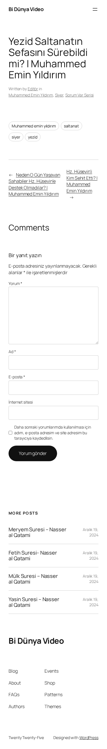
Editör (33, 88)
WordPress (88, 737)
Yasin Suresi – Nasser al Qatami (34, 602)
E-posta (17, 376)
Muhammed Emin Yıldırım (31, 95)
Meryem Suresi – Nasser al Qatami (37, 532)
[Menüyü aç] (95, 9)
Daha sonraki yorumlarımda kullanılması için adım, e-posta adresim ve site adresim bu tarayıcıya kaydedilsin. (52, 432)
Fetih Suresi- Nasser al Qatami (33, 555)
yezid (32, 137)
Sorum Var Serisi (79, 95)
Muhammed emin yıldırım (34, 126)
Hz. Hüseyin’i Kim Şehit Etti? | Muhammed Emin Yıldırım (81, 181)
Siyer (59, 95)
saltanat (71, 126)
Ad (12, 351)
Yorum (15, 283)
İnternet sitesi (21, 402)
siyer (16, 137)
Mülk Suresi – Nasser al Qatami (33, 579)
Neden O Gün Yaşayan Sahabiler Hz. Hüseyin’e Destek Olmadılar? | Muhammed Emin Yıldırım (34, 184)
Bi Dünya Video (26, 9)
